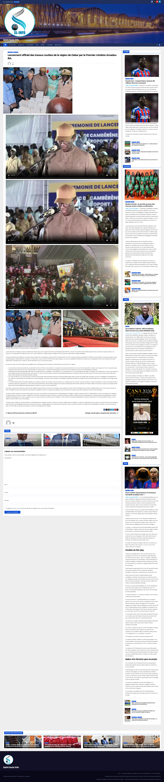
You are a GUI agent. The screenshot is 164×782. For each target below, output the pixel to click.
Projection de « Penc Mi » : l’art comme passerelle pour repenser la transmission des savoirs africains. (144, 457)
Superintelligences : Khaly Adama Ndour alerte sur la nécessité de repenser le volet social (140, 746)
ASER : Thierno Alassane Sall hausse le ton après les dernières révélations (21, 441)
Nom (6, 484)
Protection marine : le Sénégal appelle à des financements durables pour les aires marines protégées (101, 746)
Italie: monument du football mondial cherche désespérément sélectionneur (143, 703)
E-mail (6, 492)
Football (127, 78)
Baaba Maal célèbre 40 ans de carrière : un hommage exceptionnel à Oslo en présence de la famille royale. (144, 442)
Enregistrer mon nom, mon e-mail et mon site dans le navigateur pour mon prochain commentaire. (30, 508)
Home (119, 773)
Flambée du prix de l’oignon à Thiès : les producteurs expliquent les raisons (60, 745)
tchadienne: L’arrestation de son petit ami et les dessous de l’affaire (110, 779)
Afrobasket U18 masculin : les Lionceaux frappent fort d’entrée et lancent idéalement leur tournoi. (144, 283)
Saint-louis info (11, 39)
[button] (157, 45)
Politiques (30, 44)
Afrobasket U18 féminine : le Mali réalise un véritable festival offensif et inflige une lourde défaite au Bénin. (145, 276)
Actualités (12, 44)
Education (58, 44)
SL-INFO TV (21, 44)
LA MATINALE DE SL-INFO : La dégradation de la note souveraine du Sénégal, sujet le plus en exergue (101, 441)
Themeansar (27, 776)
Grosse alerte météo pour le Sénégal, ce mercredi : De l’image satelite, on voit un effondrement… (141, 773)
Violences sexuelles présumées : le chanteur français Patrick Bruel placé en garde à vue (143, 779)
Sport (43, 44)
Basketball (128, 201)
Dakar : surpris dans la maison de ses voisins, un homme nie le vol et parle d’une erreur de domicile (22, 746)
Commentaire (8, 458)
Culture (49, 44)
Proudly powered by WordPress (9, 776)
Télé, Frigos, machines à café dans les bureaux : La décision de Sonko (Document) (144, 719)
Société (137, 447)
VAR (37, 44)
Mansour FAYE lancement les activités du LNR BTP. (22, 413)
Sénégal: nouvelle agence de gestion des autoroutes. (100, 413)
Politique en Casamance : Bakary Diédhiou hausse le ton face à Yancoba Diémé (61, 441)
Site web (6, 500)
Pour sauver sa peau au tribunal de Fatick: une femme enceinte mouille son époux (143, 711)
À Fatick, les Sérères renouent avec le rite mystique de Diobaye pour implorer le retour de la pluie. (145, 449)
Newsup (21, 776)
